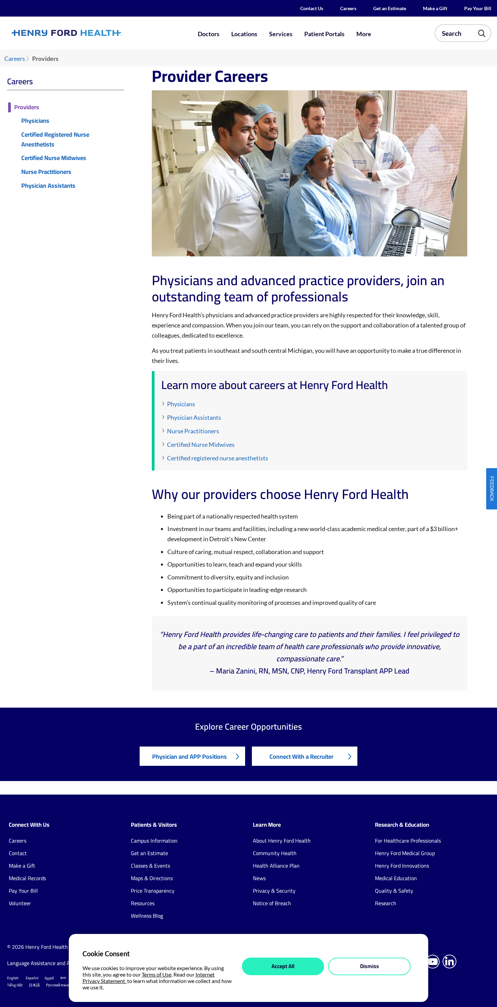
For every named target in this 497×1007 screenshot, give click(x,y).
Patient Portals (324, 34)
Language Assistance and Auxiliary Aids (52, 963)
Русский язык (57, 985)
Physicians (35, 121)
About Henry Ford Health (282, 841)
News (259, 878)
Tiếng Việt (15, 985)
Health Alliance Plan (276, 866)
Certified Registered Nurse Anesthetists (55, 140)
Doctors (208, 34)
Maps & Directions (152, 878)
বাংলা (63, 978)
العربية (49, 978)
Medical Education (396, 878)
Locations (244, 34)
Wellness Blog (147, 916)
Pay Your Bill (477, 8)
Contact (18, 853)
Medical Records (27, 878)
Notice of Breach (272, 903)
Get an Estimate (389, 8)
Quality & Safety (394, 891)
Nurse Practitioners (46, 172)
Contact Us (311, 8)
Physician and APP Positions (189, 756)
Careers (348, 8)
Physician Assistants (48, 186)
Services (280, 34)
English (13, 978)
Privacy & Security (274, 891)
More (363, 34)
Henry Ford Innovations (402, 866)
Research (385, 903)
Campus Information (154, 841)
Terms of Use (156, 974)
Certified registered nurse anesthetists (217, 458)
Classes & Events (150, 866)
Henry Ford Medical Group (405, 853)
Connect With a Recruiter (301, 756)
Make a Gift (435, 8)
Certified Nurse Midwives (53, 158)
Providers (26, 107)
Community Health (275, 853)
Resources (143, 903)
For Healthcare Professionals (408, 841)
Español (32, 978)
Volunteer (20, 903)
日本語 (34, 985)
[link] (90, 33)
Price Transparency (152, 891)
